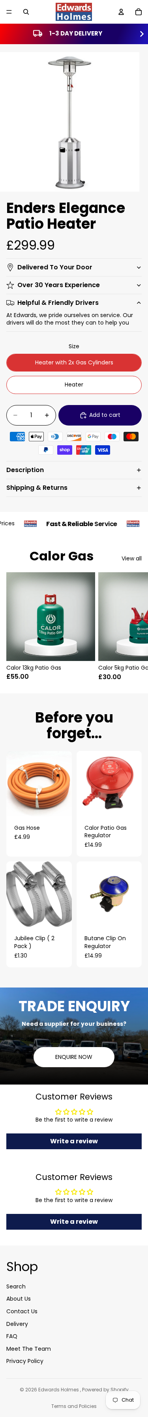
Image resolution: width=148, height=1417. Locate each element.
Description (25, 469)
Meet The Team (28, 1348)
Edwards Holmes (59, 1389)
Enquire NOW (73, 1057)
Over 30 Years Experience (58, 284)
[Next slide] (133, 626)
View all (132, 558)
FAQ (11, 1336)
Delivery (17, 1323)
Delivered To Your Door (54, 267)
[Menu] (9, 12)
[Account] (121, 12)
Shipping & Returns (36, 487)
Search (16, 1286)
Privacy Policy (24, 1361)
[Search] (26, 12)
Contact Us (21, 1311)
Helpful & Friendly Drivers (58, 302)
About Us (18, 1299)
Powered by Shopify (105, 1389)
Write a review (74, 1141)
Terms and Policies (74, 1406)
